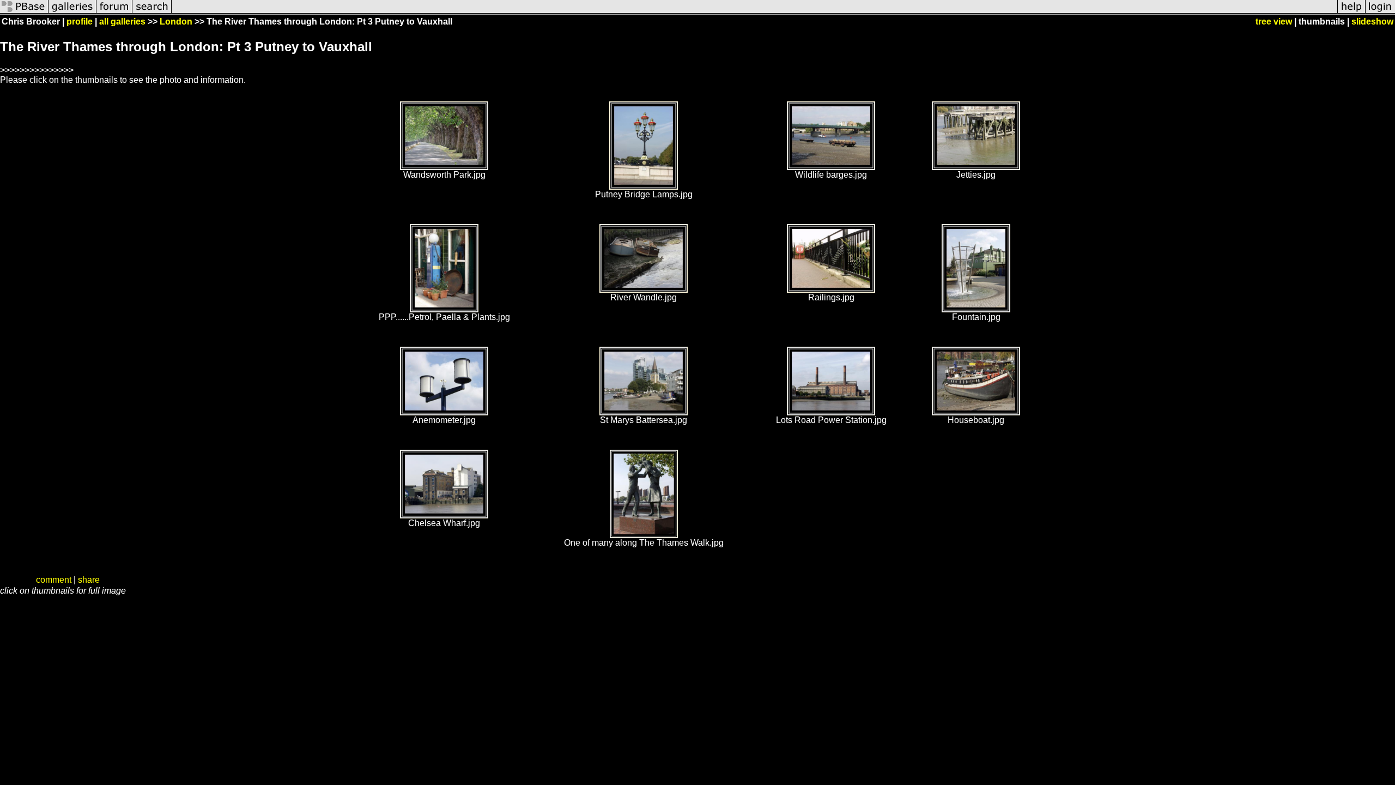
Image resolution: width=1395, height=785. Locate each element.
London (176, 21)
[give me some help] (1351, 12)
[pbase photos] (24, 12)
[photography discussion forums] (114, 12)
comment (53, 579)
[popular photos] (754, 12)
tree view (1274, 21)
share (89, 579)
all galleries (122, 21)
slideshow (1372, 21)
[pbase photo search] (152, 12)
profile (79, 21)
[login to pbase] (1380, 12)
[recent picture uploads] (72, 12)
